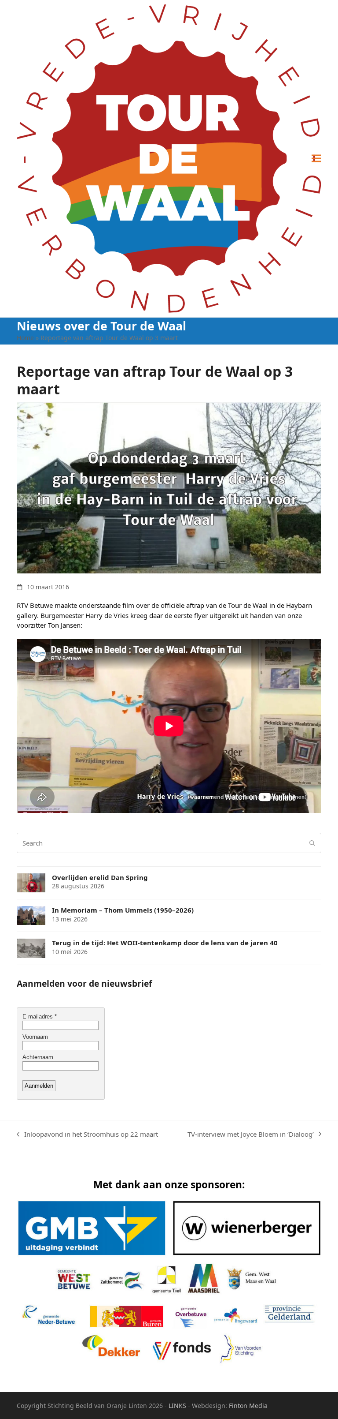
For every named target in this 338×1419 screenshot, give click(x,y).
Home (25, 337)
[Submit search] (312, 843)
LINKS (177, 1405)
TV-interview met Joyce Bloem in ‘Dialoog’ (250, 1134)
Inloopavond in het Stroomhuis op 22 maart (87, 1134)
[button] (316, 158)
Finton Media (248, 1405)
